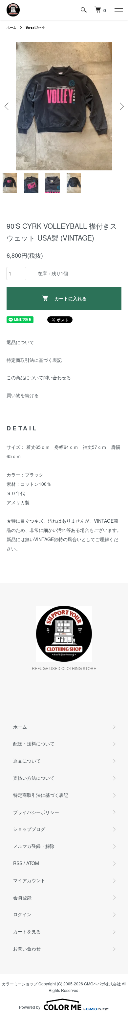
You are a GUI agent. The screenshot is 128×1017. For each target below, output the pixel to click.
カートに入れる (70, 298)
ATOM (32, 863)
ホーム (11, 27)
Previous (7, 106)
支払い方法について (33, 777)
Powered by (29, 1007)
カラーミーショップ (19, 983)
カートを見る (27, 931)
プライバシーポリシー (36, 812)
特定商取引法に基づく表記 (34, 360)
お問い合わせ (27, 948)
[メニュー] (118, 10)
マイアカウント (29, 880)
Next (120, 106)
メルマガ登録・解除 (33, 846)
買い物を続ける (23, 395)
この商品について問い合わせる (39, 377)
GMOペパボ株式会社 (102, 983)
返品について (20, 342)
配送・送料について (33, 743)
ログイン (22, 914)
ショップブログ (29, 829)
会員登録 (22, 897)
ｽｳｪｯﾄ (35, 27)
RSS (17, 863)
